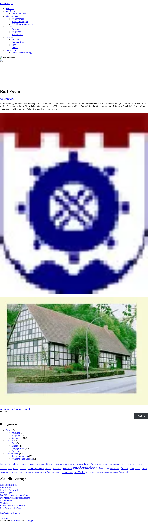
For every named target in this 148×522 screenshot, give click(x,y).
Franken (94, 464)
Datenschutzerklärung (22, 52)
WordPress (15, 520)
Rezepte (9, 37)
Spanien (50, 472)
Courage (29, 520)
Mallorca (48, 469)
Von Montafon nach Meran (12, 505)
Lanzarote (23, 469)
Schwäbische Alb (40, 472)
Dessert (15, 47)
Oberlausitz (114, 469)
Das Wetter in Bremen (10, 513)
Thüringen (90, 472)
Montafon (67, 468)
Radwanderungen (20, 21)
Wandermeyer (6, 3)
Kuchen (15, 39)
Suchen (3, 411)
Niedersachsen (85, 468)
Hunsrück (3, 469)
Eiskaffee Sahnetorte (9, 490)
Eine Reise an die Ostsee (11, 508)
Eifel (86, 463)
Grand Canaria (114, 464)
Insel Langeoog (7, 492)
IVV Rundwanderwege (22, 24)
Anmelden (5, 518)
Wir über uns (11, 11)
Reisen (9, 26)
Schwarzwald (28, 472)
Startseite (10, 8)
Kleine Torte (5, 487)
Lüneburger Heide (36, 468)
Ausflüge (16, 29)
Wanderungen (12, 16)
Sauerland (4, 472)
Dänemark (79, 464)
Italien (10, 469)
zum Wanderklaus (20, 13)
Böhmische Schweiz (62, 464)
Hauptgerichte (18, 42)
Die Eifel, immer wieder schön (14, 495)
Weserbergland (111, 472)
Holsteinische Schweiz (134, 464)
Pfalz (132, 469)
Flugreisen (16, 32)
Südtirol (58, 472)
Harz (123, 464)
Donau (72, 464)
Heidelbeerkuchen (8, 485)
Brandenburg (40, 464)
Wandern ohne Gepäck (22, 459)
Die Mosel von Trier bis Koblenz (15, 498)
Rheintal (137, 469)
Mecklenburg (57, 469)
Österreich (123, 472)
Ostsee (124, 468)
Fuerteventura (103, 464)
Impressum (11, 50)
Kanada (15, 469)
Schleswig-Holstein (16, 472)
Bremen (50, 463)
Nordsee (104, 468)
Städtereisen (17, 34)
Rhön (144, 468)
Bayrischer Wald (27, 464)
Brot (14, 45)
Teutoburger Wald (21, 409)
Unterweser (99, 472)
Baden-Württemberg (9, 464)
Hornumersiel (6, 500)
